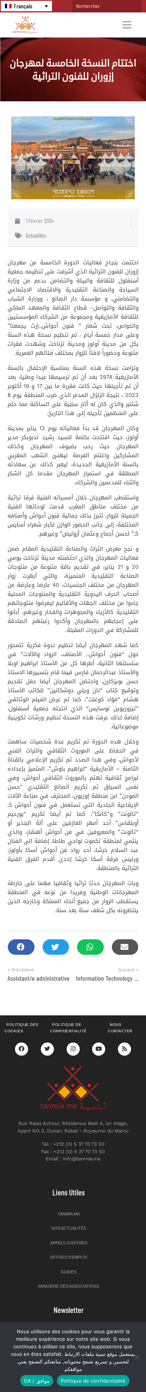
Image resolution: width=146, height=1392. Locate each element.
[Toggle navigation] (127, 25)
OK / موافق (36, 1381)
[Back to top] (114, 1368)
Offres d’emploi (68, 1257)
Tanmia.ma (69, 1214)
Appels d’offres (68, 1243)
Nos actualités (68, 1228)
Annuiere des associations (68, 1286)
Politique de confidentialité (68, 1028)
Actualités (36, 235)
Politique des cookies (21, 1028)
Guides (68, 1272)
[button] (21, 947)
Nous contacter (120, 1028)
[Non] (136, 1357)
